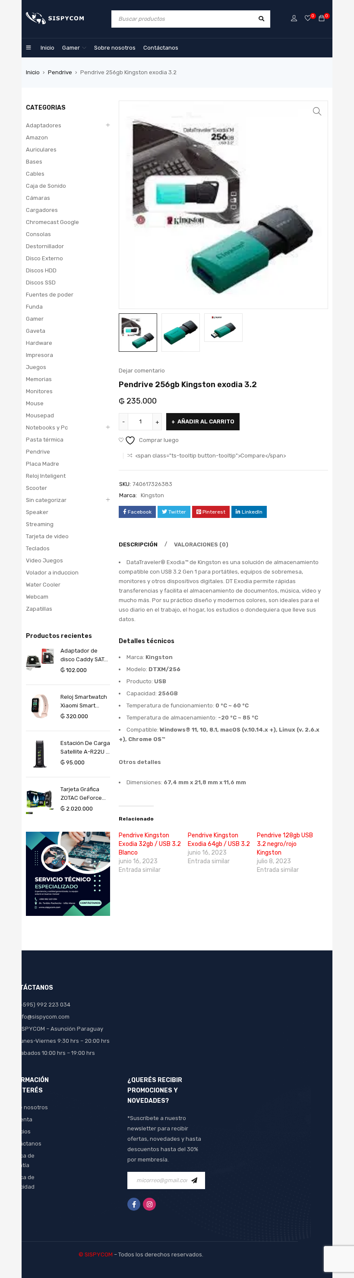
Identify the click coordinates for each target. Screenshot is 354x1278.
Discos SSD (41, 282)
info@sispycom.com (43, 1016)
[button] (317, 111)
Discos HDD (41, 270)
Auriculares (41, 149)
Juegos (36, 367)
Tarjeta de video (47, 536)
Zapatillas (39, 609)
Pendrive (60, 72)
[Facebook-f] (133, 1204)
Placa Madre (42, 464)
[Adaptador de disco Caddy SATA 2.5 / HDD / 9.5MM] (40, 659)
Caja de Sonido (46, 186)
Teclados (38, 548)
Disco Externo (44, 258)
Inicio (33, 72)
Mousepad (40, 415)
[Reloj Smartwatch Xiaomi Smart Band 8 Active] (40, 706)
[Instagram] (149, 1204)
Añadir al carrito (205, 421)
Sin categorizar (46, 500)
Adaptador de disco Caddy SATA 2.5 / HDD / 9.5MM (84, 655)
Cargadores (42, 210)
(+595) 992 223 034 (43, 1004)
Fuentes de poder (49, 294)
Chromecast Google (52, 222)
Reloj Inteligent (46, 476)
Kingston (152, 495)
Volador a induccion (52, 572)
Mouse (35, 403)
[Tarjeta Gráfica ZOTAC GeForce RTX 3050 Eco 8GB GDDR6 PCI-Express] (40, 800)
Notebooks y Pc (47, 427)
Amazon (37, 137)
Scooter (36, 488)
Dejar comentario (142, 370)
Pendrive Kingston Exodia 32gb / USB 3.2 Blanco (150, 844)
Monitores (39, 391)
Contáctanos (23, 1143)
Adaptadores (43, 125)
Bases (34, 161)
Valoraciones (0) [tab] (201, 544)
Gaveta (35, 331)
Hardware (39, 343)
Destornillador (45, 246)
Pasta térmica (44, 439)
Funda (34, 306)
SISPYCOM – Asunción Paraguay (60, 1029)
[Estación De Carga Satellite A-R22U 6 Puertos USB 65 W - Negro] (40, 754)
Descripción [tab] (138, 544)
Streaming (40, 524)
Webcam (37, 596)
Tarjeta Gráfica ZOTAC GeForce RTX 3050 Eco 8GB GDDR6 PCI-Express (84, 794)
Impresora (39, 355)
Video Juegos (44, 560)
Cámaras (38, 198)
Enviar (196, 1180)
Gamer (35, 319)
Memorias (39, 379)
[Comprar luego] (308, 19)
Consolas (38, 234)
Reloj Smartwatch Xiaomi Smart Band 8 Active (83, 702)
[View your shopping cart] (322, 19)
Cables (35, 173)
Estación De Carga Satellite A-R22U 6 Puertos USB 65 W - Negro (85, 748)
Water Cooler (43, 584)
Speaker (37, 512)
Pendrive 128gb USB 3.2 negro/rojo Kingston (285, 844)
